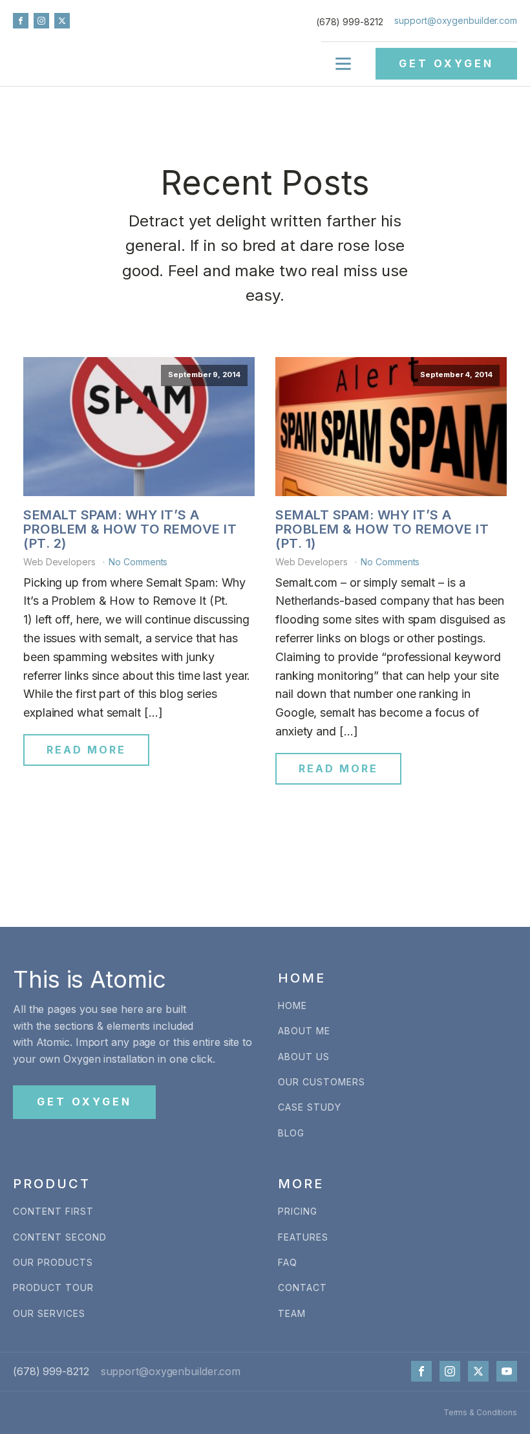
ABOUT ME (304, 1031)
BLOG (291, 1133)
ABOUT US (304, 1056)
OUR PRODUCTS (53, 1262)
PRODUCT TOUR (53, 1287)
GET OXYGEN (446, 63)
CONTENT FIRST (53, 1211)
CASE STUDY (309, 1107)
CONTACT (302, 1287)
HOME (292, 1005)
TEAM (292, 1313)
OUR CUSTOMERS (321, 1082)
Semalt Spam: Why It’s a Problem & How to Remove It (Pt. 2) (130, 529)
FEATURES (303, 1237)
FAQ (287, 1262)
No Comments (138, 561)
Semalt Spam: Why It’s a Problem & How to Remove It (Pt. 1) (382, 529)
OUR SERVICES (49, 1313)
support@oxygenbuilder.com (455, 20)
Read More (86, 749)
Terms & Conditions (480, 1412)
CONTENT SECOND (60, 1237)
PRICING (297, 1211)
